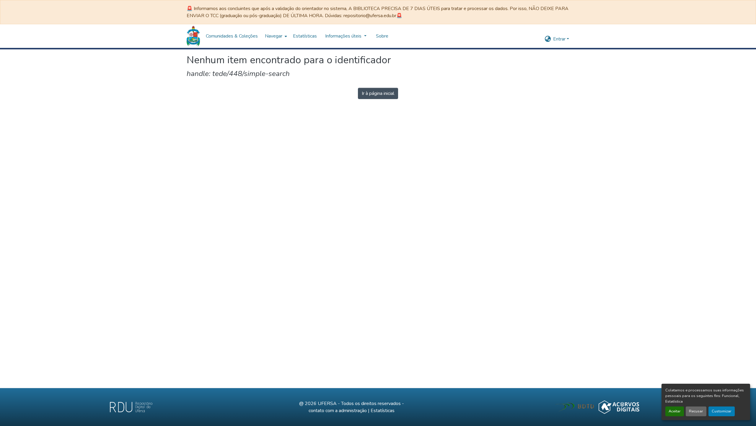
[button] (193, 36)
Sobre (382, 36)
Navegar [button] (273, 36)
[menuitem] (275, 36)
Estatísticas (383, 410)
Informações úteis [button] (344, 36)
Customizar (721, 411)
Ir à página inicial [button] (378, 93)
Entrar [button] (560, 39)
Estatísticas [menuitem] (305, 36)
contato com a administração (338, 410)
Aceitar (675, 411)
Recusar (696, 411)
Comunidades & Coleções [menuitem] (232, 36)
